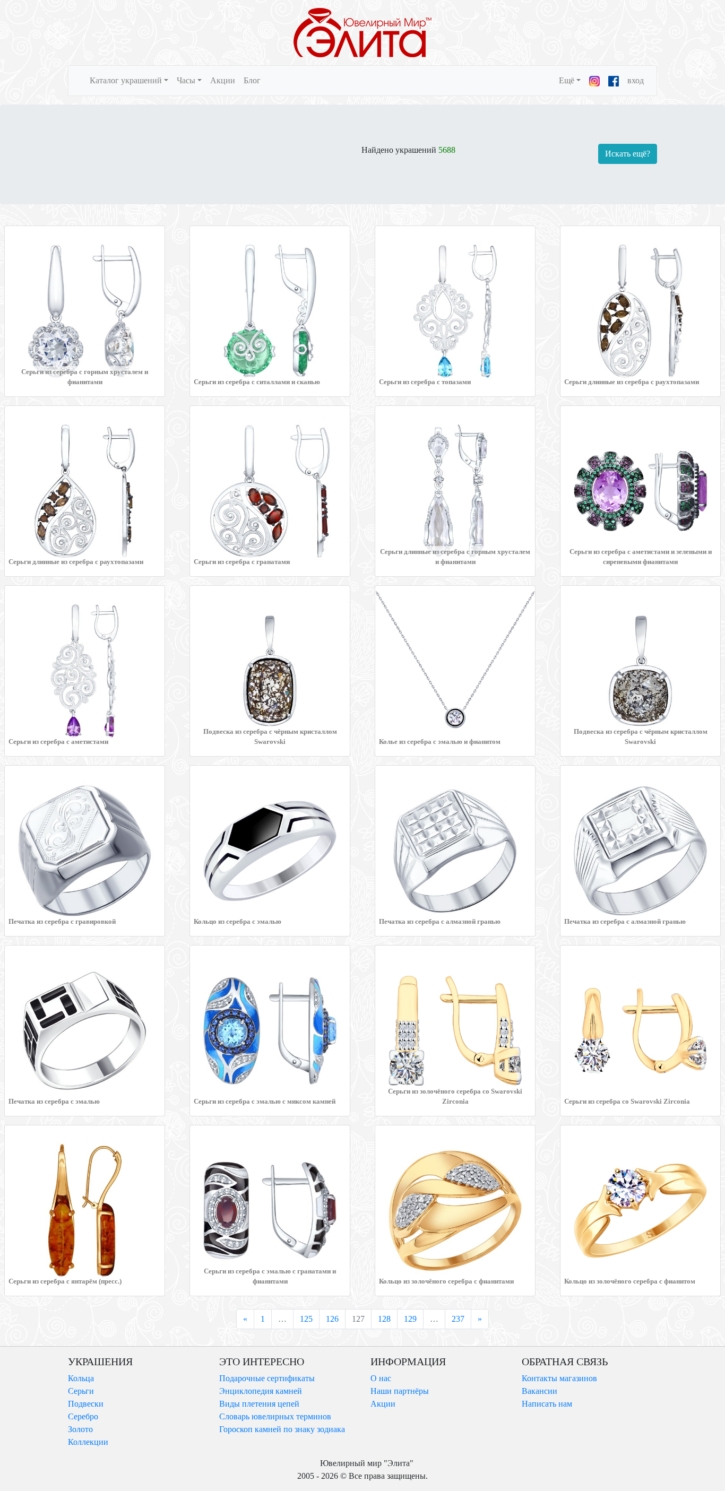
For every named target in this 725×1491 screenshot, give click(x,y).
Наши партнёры (399, 1390)
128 (384, 1318)
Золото (80, 1429)
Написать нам (547, 1403)
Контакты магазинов (559, 1378)
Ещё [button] (566, 80)
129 (410, 1318)
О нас (380, 1378)
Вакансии (539, 1390)
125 (306, 1318)
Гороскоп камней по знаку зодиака (282, 1429)
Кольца (81, 1378)
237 (458, 1318)
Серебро (83, 1416)
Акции (222, 80)
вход (635, 80)
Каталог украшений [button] (126, 80)
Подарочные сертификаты (267, 1378)
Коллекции (88, 1441)
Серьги (81, 1390)
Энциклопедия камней (260, 1390)
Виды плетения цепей (259, 1403)
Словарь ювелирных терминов (275, 1416)
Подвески (85, 1403)
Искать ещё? (627, 153)
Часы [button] (186, 80)
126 (332, 1318)
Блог (252, 80)
